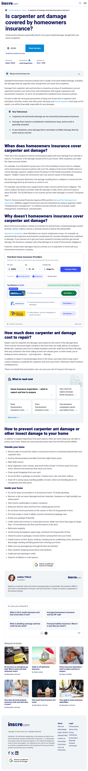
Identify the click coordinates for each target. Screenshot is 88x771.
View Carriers (35, 48)
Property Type (47, 265)
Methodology (62, 729)
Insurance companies (14, 233)
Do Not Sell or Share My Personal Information (73, 742)
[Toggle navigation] (84, 3)
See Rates (68, 293)
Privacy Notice (73, 726)
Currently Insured (24, 276)
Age (26, 265)
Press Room (62, 744)
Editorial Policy (63, 735)
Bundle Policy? (52, 276)
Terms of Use (73, 729)
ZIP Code (10, 265)
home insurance (62, 101)
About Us (61, 726)
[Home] (6, 10)
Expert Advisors (63, 732)
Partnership (62, 741)
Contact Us (61, 738)
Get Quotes (67, 303)
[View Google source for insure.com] (44, 564)
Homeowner (38, 276)
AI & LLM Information (62, 749)
